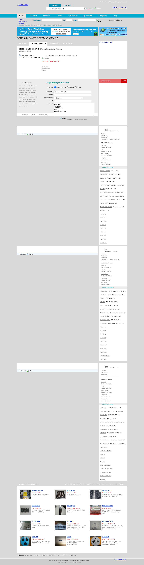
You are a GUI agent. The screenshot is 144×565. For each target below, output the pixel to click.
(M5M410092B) (104, 153)
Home (22, 25)
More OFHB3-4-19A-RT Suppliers (88, 128)
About (106, 129)
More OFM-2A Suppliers (90, 365)
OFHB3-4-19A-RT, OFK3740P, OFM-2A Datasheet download (61, 55)
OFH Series (39, 25)
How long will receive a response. (39, 114)
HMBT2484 (103, 359)
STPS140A (35, 536)
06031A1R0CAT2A (105, 185)
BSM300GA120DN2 (107, 505)
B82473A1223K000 (105, 411)
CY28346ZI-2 (36, 505)
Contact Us (82, 560)
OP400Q (102, 309)
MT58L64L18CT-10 (37, 490)
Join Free (116, 1)
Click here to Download (113, 139)
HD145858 (103, 330)
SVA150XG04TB (36, 521)
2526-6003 (103, 418)
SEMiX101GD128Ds (105, 476)
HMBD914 (103, 228)
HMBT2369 (103, 239)
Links (87, 560)
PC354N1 (69, 521)
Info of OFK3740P (54, 43)
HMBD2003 (103, 242)
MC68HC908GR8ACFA (106, 429)
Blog (115, 16)
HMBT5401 (103, 221)
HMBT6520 (103, 337)
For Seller (46, 16)
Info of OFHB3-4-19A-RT (38, 44)
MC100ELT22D (104, 210)
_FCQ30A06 (104, 158)
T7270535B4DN (104, 443)
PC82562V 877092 (105, 199)
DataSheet (27, 25)
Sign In (112, 1)
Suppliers (55, 5)
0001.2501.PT (104, 162)
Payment (64, 560)
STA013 (69, 536)
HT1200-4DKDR (104, 305)
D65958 (102, 203)
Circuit (59, 16)
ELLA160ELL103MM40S (107, 192)
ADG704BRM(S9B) (105, 323)
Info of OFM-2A (67, 43)
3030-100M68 (104, 436)
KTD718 (102, 458)
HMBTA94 (103, 232)
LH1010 (102, 181)
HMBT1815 (103, 348)
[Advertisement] (113, 56)
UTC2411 (103, 149)
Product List (68, 484)
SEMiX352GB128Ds (105, 450)
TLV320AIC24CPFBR (106, 207)
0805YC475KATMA (105, 294)
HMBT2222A (103, 447)
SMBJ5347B (105, 536)
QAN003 (102, 298)
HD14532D (103, 214)
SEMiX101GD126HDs (106, 468)
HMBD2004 (103, 217)
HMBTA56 (103, 225)
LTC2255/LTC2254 (105, 355)
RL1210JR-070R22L (108, 521)
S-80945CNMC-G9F (105, 196)
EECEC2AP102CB (105, 316)
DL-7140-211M (71, 490)
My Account (87, 16)
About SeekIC (51, 560)
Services (58, 560)
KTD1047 (102, 479)
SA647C (102, 189)
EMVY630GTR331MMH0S (107, 422)
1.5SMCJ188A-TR (105, 440)
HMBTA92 (103, 327)
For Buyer (33, 16)
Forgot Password (123, 1)
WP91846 (102, 302)
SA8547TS (103, 178)
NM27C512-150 (104, 312)
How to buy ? (25, 114)
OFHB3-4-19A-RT (105, 171)
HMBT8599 (103, 341)
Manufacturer (72, 16)
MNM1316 (103, 432)
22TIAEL (102, 425)
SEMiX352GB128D (105, 465)
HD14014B (103, 334)
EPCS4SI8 (103, 145)
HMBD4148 (103, 345)
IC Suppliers (102, 16)
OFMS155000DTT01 (105, 407)
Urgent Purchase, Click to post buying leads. (77, 119)
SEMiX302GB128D (105, 472)
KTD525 (102, 454)
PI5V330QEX (71, 505)
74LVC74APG (106, 490)
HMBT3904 (103, 352)
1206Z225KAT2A (105, 320)
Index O (33, 25)
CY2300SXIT (103, 415)
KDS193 (102, 461)
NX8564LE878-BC (105, 174)
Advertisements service (73, 560)
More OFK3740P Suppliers (90, 248)
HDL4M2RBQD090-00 (106, 291)
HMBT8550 (103, 235)
